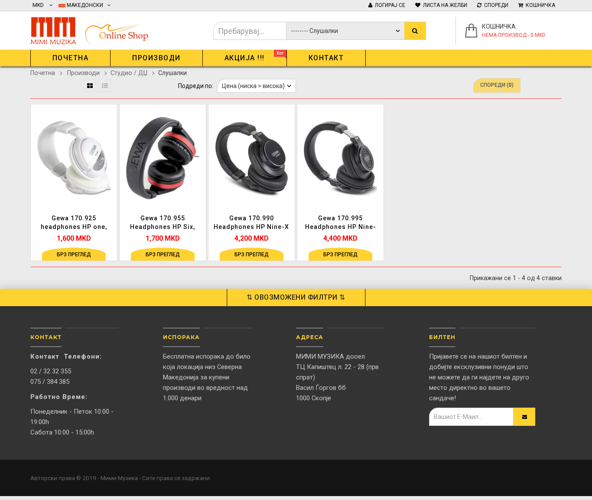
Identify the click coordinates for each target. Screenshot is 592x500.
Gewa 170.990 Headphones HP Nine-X (251, 222)
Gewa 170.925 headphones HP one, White (74, 223)
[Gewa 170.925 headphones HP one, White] (74, 157)
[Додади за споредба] (109, 162)
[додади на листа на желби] (109, 144)
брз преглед (74, 255)
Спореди (494, 5)
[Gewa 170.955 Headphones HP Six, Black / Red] (162, 157)
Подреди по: (195, 85)
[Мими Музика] (95, 29)
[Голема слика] (109, 180)
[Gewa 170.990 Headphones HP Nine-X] (251, 157)
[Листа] (104, 85)
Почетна (42, 72)
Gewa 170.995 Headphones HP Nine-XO (340, 223)
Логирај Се (388, 5)
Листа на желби (443, 5)
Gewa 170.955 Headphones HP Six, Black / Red (162, 223)
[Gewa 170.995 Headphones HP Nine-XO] (340, 157)
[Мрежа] (89, 85)
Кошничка (539, 5)
